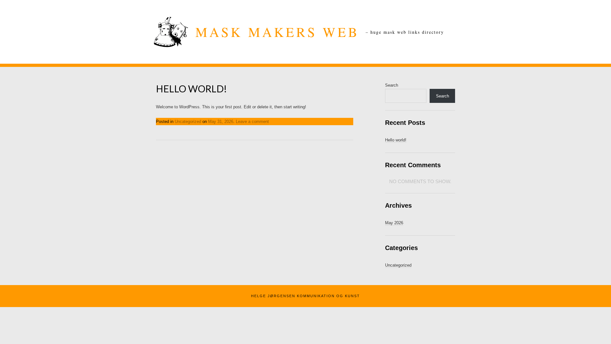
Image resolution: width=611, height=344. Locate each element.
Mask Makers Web (277, 32)
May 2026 (394, 222)
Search (391, 85)
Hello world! (191, 88)
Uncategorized (188, 121)
